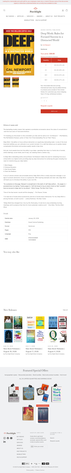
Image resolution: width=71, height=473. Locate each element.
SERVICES (30, 16)
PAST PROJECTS (59, 16)
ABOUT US (49, 16)
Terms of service (40, 470)
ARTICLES (20, 16)
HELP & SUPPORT (41, 20)
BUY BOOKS (10, 16)
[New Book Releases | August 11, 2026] (35, 330)
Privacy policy (30, 470)
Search (52, 438)
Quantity (44, 97)
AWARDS (40, 16)
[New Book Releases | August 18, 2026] (13, 330)
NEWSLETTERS (29, 20)
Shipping (43, 56)
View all (65, 310)
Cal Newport (46, 45)
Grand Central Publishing (50, 30)
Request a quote (46, 106)
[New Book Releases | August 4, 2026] (58, 330)
